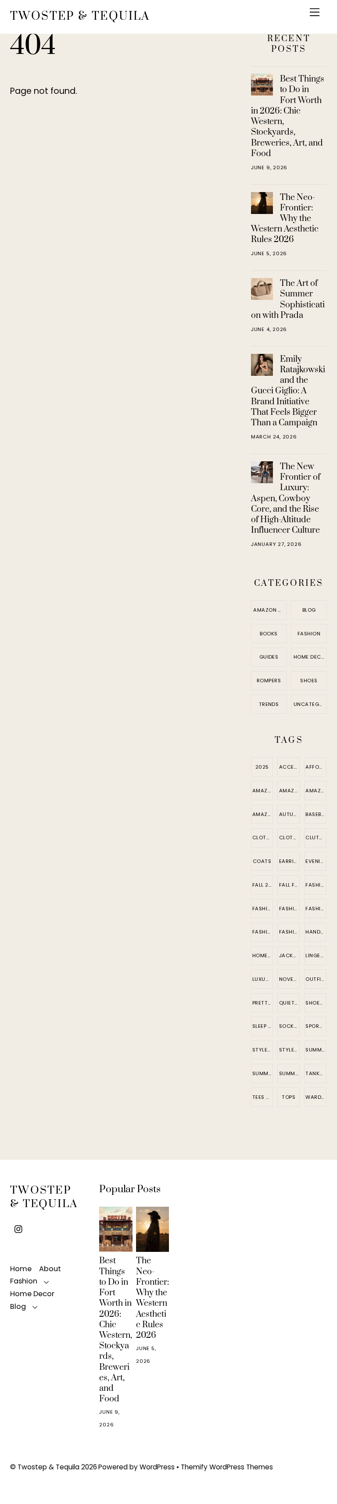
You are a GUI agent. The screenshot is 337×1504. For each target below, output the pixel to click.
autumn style (289, 814)
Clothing (262, 837)
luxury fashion (262, 979)
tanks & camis (315, 1073)
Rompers (269, 680)
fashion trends (289, 931)
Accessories (289, 766)
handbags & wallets (315, 931)
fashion (315, 884)
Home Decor (310, 656)
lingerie (315, 955)
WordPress (157, 1467)
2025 (262, 766)
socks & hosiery (289, 1026)
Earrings (289, 861)
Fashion (309, 633)
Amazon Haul (270, 609)
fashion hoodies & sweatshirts (289, 908)
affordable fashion (315, 766)
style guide (262, 1049)
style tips (289, 1049)
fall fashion (289, 884)
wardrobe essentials (315, 1097)
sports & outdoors (315, 1026)
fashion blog (262, 908)
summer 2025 (315, 1049)
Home (21, 1269)
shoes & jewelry (315, 1002)
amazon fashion (289, 790)
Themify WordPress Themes (227, 1467)
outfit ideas (315, 979)
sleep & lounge (262, 1026)
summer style (289, 1073)
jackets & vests (289, 955)
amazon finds (315, 790)
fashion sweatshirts (262, 931)
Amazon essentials (262, 790)
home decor (262, 955)
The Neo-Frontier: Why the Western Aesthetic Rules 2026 (285, 218)
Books (268, 633)
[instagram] (19, 1228)
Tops (288, 1097)
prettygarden (262, 1002)
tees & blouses (262, 1097)
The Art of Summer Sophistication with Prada (288, 299)
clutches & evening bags (315, 837)
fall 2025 (262, 884)
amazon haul (262, 814)
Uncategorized (310, 704)
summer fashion (262, 1073)
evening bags (315, 861)
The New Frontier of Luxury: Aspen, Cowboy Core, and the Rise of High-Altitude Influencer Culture (285, 498)
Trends (269, 704)
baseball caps (315, 814)
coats (262, 861)
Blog (309, 609)
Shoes (308, 680)
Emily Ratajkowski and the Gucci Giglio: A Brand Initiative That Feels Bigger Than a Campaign (288, 391)
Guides (269, 656)
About (50, 1269)
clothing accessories (289, 837)
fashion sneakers (315, 908)
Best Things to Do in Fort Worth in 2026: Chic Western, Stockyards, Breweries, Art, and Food (287, 116)
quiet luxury (289, 1002)
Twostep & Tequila (48, 1467)
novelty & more (289, 979)
